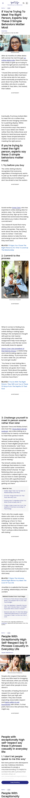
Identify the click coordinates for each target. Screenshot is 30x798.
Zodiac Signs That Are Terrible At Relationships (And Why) (14, 491)
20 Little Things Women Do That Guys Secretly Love (14, 496)
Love (9, 8)
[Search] (23, 3)
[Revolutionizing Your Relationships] (15, 2)
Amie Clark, (16, 208)
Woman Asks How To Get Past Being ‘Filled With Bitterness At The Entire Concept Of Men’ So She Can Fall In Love (15, 614)
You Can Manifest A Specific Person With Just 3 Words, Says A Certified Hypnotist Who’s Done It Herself (15, 607)
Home (3, 8)
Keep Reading (15, 782)
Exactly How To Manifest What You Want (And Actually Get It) (15, 501)
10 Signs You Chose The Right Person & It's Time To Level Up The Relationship (14, 247)
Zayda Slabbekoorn (7, 652)
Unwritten (4, 31)
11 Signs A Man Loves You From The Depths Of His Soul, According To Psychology (15, 507)
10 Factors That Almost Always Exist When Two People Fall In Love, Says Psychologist (15, 600)
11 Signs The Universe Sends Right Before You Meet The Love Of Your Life (13, 580)
